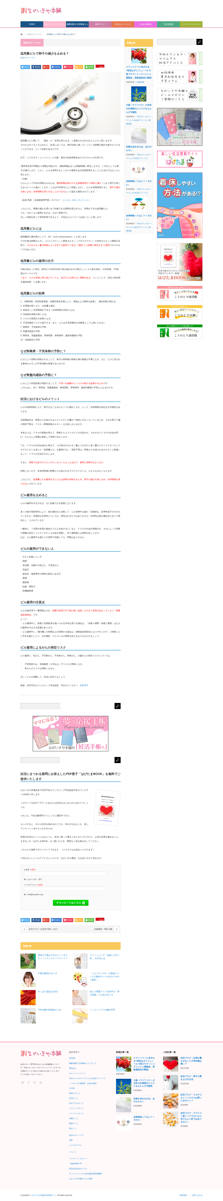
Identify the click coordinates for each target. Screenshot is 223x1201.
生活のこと (73, 1098)
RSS (40, 1082)
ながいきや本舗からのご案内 (81, 1179)
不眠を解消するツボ (47, 973)
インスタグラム (75, 1145)
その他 (71, 1088)
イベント (72, 1152)
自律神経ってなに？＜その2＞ (139, 183)
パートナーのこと (76, 1113)
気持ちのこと (74, 1093)
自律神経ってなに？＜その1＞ (139, 217)
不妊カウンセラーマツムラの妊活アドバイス (55, 25)
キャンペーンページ (77, 1073)
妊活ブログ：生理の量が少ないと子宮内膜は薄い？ (191, 1061)
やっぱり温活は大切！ (48, 991)
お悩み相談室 (146, 24)
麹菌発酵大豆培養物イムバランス (77, 25)
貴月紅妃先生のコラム (78, 1169)
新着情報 (140, 82)
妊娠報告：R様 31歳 (103, 929)
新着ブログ (100, 24)
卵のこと (72, 1128)
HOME (32, 24)
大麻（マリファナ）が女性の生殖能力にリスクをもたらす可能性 (139, 108)
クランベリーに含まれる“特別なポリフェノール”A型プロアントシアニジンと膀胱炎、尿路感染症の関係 (139, 72)
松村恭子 (84, 685)
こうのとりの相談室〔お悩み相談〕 (83, 1083)
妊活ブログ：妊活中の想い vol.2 (43, 929)
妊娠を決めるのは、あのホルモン (139, 148)
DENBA (72, 1058)
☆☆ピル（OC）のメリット (75, 200)
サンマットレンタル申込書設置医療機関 (85, 1174)
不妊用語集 (168, 24)
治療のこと (73, 1118)
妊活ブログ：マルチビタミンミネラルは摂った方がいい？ (191, 1097)
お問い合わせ (197, 1195)
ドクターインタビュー (191, 24)
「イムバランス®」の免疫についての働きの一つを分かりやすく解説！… (105, 976)
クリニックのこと (76, 1108)
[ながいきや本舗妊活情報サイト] (40, 10)
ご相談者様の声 (75, 1163)
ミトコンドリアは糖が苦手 (102, 1010)
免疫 (71, 1140)
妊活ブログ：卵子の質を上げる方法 (191, 1077)
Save (101, 66)
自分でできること (76, 1103)
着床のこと (73, 1123)
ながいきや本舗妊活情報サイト (44, 1195)
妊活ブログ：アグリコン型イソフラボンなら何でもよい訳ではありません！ (191, 1117)
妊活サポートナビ (123, 24)
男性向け (72, 1068)
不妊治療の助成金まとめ (49, 1010)
